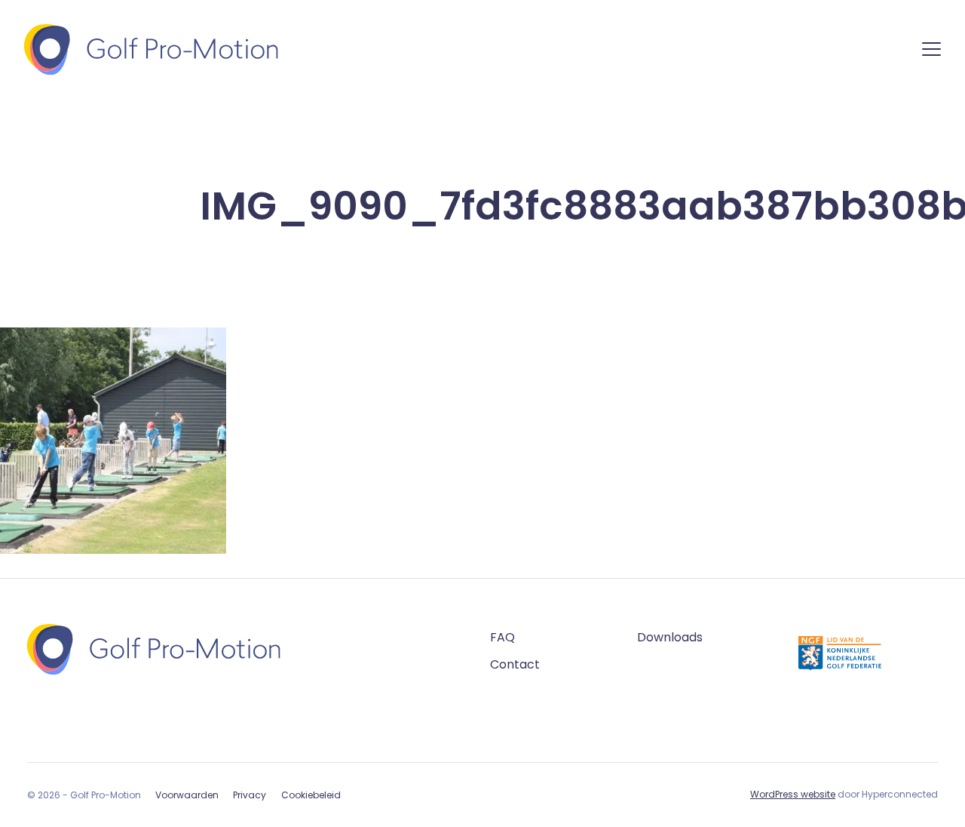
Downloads (670, 637)
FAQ (502, 637)
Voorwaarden (187, 795)
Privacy (249, 795)
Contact (515, 664)
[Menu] (931, 51)
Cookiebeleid (311, 795)
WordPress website (792, 794)
